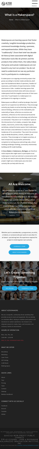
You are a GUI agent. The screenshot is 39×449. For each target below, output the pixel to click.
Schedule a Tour (19, 246)
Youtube (3, 411)
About (3, 377)
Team (3, 386)
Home (11, 20)
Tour (2, 380)
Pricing (3, 383)
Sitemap (3, 391)
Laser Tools (4, 357)
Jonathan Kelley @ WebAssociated (27, 445)
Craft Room (4, 363)
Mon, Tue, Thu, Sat (7, 334)
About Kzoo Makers (19, 252)
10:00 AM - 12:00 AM (7, 337)
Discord (3, 408)
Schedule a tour (27, 288)
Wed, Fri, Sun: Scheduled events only (12, 340)
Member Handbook (7, 394)
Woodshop (4, 352)
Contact (3, 388)
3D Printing (4, 360)
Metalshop (4, 354)
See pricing (10, 288)
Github (3, 414)
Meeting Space (5, 366)
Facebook (4, 406)
